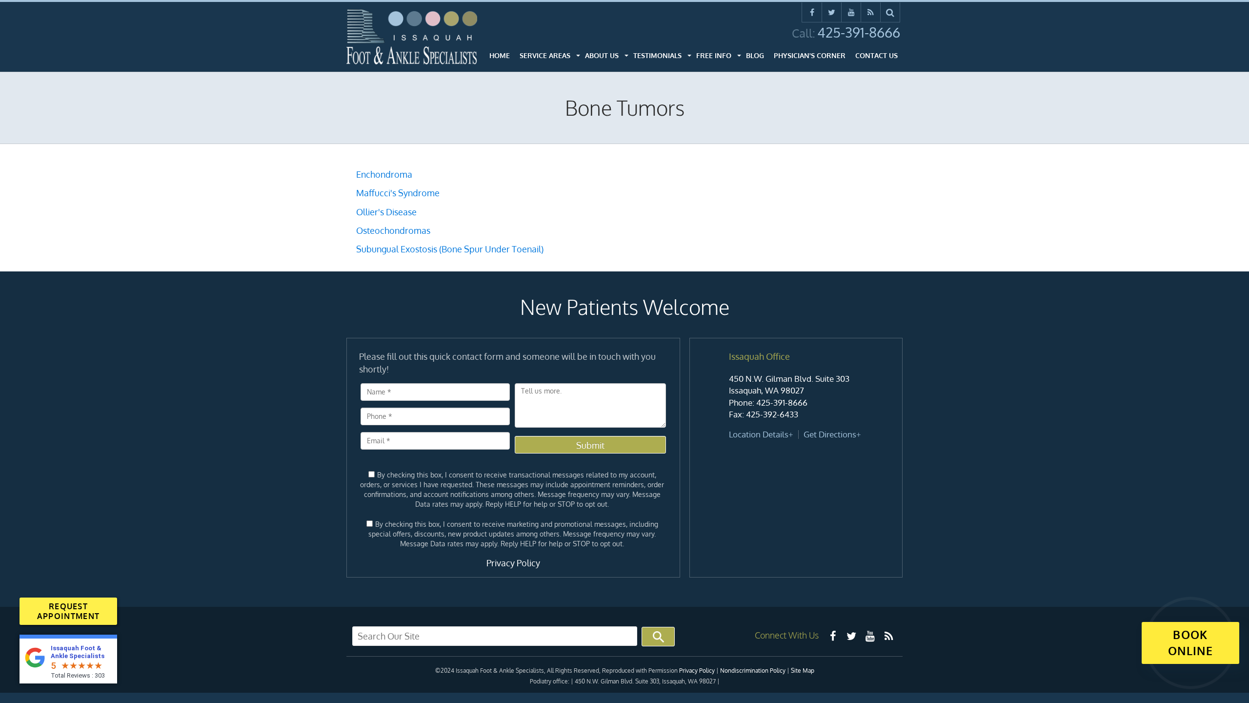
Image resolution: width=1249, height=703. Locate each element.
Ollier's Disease (386, 212)
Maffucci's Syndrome (398, 192)
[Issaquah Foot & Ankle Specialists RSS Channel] (870, 12)
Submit (590, 445)
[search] (890, 12)
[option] (796, 396)
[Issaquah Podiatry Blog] (888, 635)
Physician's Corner (810, 55)
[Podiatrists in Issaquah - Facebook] (833, 635)
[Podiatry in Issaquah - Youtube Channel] (870, 635)
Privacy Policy (513, 563)
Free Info (713, 55)
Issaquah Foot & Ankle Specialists (77, 652)
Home (499, 55)
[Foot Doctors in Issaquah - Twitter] (851, 635)
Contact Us (876, 55)
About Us (602, 55)
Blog (755, 55)
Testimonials (657, 55)
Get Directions (830, 434)
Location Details (758, 434)
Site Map (802, 670)
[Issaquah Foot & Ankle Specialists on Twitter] (831, 12)
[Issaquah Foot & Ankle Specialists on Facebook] (812, 12)
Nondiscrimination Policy (753, 670)
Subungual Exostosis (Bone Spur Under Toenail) (450, 249)
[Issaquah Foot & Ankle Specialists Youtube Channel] (851, 12)
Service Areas (545, 55)
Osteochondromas (393, 230)
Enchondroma (384, 174)
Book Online (1190, 642)
